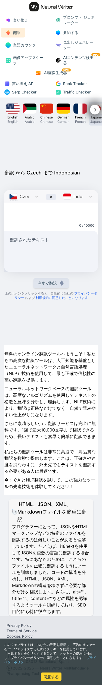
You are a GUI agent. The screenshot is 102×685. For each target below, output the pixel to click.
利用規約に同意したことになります (62, 298)
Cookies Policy (20, 636)
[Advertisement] (51, 146)
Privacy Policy (19, 625)
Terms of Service (22, 630)
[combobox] (10, 196)
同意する (51, 676)
